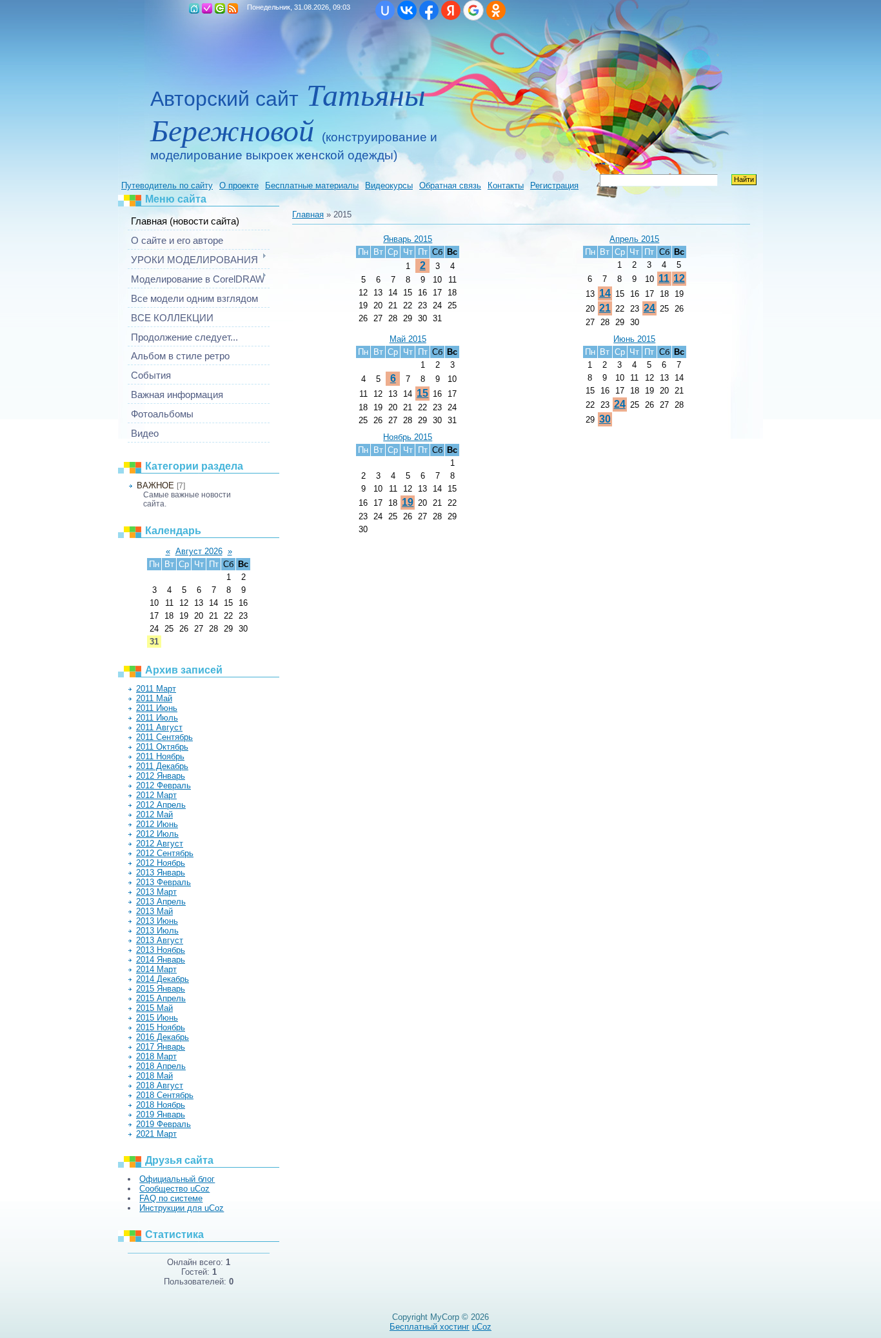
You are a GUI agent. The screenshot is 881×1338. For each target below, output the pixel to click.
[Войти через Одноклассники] (496, 10)
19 (407, 502)
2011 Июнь (156, 708)
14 (605, 293)
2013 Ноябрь (160, 950)
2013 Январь (160, 872)
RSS (233, 8)
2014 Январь (160, 959)
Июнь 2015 (634, 339)
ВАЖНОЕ (155, 485)
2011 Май (154, 698)
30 (605, 419)
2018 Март (156, 1056)
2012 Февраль (163, 785)
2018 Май (154, 1076)
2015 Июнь (157, 1018)
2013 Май (154, 911)
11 (663, 278)
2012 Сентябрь (164, 853)
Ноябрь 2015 (407, 437)
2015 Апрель (161, 998)
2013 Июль (157, 930)
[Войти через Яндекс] (450, 10)
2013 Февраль (163, 882)
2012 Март (156, 795)
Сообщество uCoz (174, 1188)
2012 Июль (157, 834)
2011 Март (156, 689)
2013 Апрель (161, 901)
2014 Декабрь (162, 979)
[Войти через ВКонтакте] (407, 10)
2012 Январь (160, 776)
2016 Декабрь (162, 1037)
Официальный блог (177, 1179)
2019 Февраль (163, 1124)
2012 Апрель (161, 805)
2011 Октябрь (162, 747)
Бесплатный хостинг (430, 1327)
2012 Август (159, 843)
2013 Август (159, 940)
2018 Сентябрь (164, 1095)
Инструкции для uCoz (181, 1208)
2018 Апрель (161, 1066)
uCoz (481, 1327)
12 (679, 278)
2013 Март (156, 892)
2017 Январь (160, 1047)
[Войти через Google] (473, 10)
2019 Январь (160, 1114)
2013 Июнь (157, 921)
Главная (194, 8)
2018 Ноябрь (160, 1105)
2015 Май (154, 1008)
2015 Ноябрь (160, 1027)
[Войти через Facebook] (429, 10)
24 (649, 308)
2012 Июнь (157, 824)
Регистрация (207, 8)
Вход (220, 8)
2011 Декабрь (162, 766)
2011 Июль (157, 718)
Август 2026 (199, 551)
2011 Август (159, 727)
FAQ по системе (171, 1198)
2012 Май (154, 814)
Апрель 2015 (634, 239)
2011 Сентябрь (164, 737)
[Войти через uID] (385, 10)
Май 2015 (408, 339)
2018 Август (159, 1085)
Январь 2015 (407, 239)
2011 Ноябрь (160, 756)
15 (422, 393)
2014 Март (156, 969)
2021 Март (156, 1134)
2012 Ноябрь (160, 863)
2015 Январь (160, 989)
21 (605, 308)
